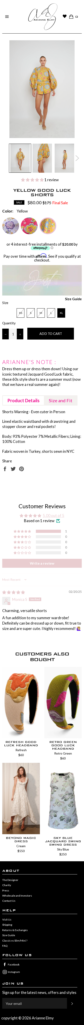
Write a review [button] (42, 563)
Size (5, 303)
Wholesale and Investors (17, 895)
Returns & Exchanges (15, 930)
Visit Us (6, 919)
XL (61, 313)
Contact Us (8, 900)
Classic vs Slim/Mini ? (14, 940)
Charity (6, 885)
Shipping (7, 924)
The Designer (10, 880)
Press (5, 890)
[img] (13, 592)
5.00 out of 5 (53, 515)
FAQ (5, 945)
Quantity (9, 323)
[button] (32, 179)
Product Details (23, 400)
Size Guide (73, 299)
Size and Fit (60, 400)
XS (20, 313)
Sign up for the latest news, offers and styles (39, 992)
